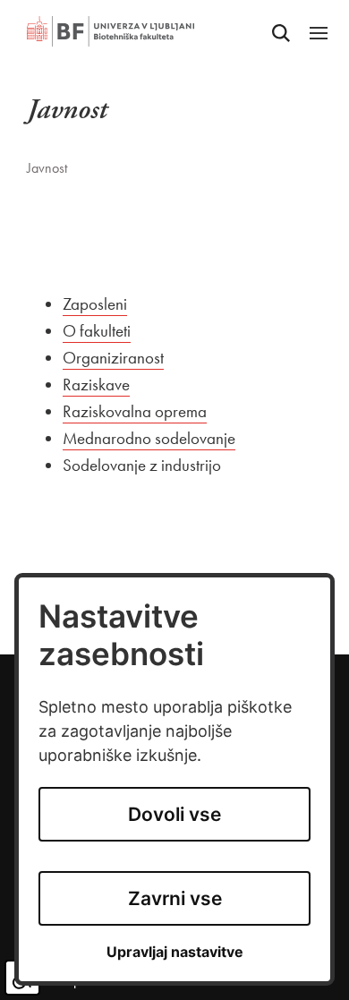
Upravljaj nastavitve (174, 952)
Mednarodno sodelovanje (149, 438)
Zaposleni (95, 304)
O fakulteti (97, 331)
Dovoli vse (174, 814)
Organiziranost (113, 357)
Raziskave (96, 384)
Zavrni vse (175, 898)
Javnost (47, 167)
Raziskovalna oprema (135, 411)
